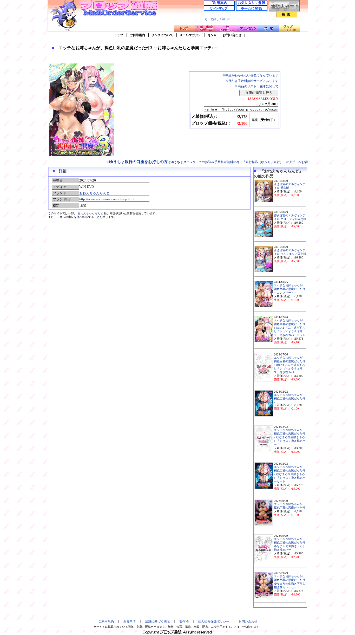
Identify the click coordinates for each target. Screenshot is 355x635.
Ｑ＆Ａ (211, 35)
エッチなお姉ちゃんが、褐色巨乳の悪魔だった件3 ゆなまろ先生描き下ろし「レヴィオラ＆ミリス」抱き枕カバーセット (289, 327)
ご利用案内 (137, 35)
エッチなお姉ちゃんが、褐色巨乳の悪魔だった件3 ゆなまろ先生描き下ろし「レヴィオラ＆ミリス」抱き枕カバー (289, 365)
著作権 (184, 621)
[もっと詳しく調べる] (218, 19)
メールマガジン (190, 35)
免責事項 (129, 621)
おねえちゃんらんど (94, 193)
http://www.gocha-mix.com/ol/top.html (106, 199)
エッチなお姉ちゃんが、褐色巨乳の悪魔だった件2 (289, 398)
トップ (118, 35)
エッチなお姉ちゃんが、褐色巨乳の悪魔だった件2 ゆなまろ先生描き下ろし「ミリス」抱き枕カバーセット (289, 474)
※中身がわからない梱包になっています (250, 75)
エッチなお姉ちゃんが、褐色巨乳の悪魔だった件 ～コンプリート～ (289, 289)
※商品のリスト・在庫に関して (256, 86)
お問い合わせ (232, 35)
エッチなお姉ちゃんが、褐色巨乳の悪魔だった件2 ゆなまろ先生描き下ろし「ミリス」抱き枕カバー (289, 437)
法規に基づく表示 (157, 621)
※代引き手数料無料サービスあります (251, 81)
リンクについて (162, 35)
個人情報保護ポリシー (213, 621)
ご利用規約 (106, 621)
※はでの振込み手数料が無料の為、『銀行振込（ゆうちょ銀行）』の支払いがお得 (207, 162)
